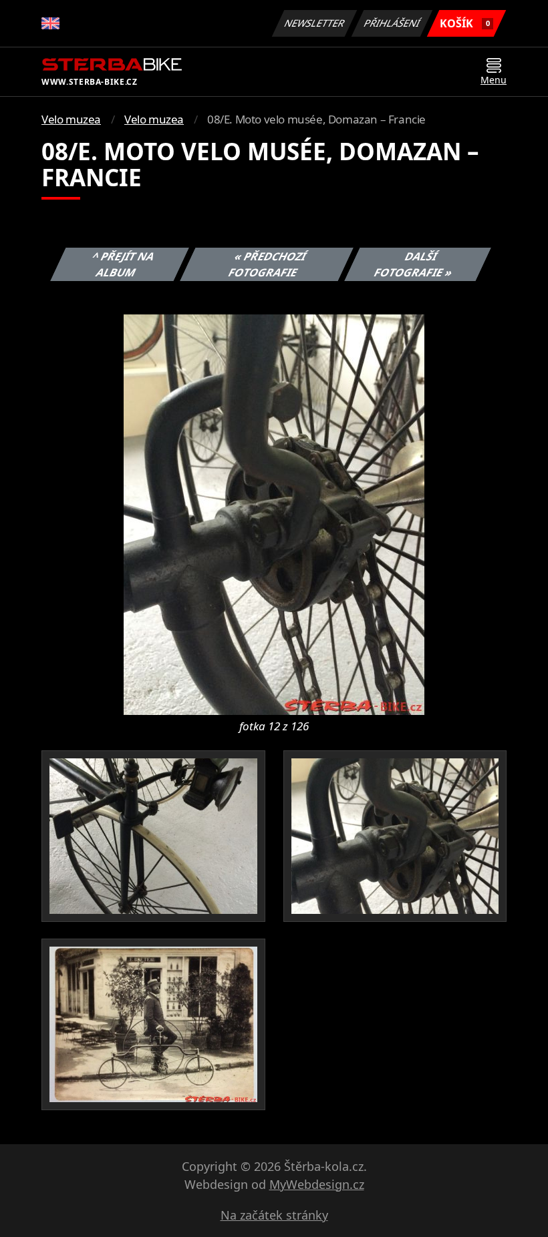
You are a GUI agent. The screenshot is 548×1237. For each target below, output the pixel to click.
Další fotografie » (414, 264)
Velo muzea (71, 119)
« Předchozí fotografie (267, 264)
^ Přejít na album (124, 264)
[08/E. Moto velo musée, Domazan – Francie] (274, 513)
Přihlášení (392, 23)
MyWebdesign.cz (316, 1184)
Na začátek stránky (274, 1215)
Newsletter (315, 23)
